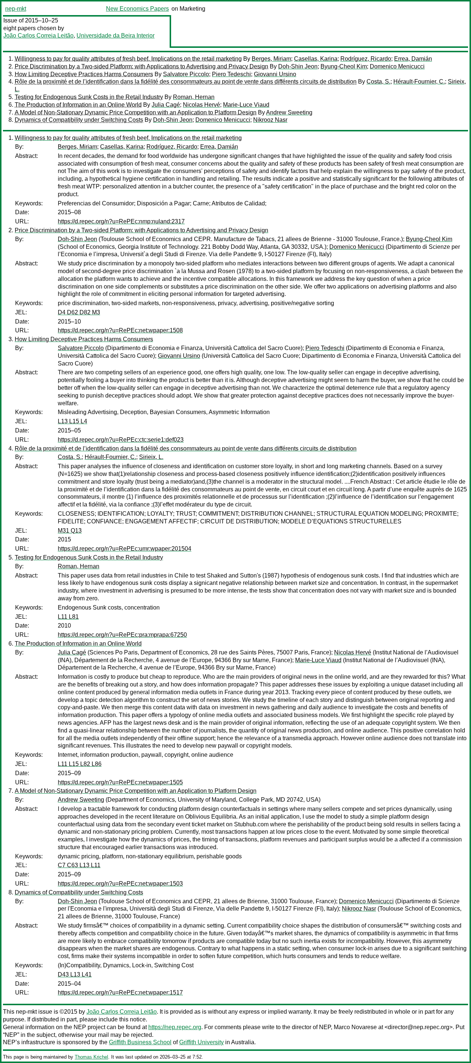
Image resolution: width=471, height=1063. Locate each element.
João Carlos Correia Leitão (38, 35)
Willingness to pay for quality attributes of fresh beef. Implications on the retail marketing (128, 59)
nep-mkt (15, 9)
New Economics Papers (137, 9)
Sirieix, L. (151, 457)
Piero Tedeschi (231, 74)
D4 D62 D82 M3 (79, 312)
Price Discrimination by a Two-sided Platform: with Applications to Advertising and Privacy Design (141, 66)
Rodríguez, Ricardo (365, 59)
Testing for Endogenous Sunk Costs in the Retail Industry (89, 97)
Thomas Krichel (91, 1057)
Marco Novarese (355, 1027)
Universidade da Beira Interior (116, 35)
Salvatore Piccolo (186, 74)
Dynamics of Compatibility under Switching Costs (79, 120)
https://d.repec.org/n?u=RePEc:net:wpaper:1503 (120, 883)
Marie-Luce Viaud (246, 105)
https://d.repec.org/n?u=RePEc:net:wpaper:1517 (120, 992)
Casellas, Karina (315, 59)
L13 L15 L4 (72, 421)
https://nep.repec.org (174, 1027)
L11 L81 (68, 617)
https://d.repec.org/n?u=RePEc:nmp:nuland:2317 (121, 221)
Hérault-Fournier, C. (419, 81)
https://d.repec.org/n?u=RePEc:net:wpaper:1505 (120, 782)
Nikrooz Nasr (270, 120)
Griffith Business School (140, 1042)
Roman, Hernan (194, 97)
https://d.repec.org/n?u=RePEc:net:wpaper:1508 (120, 330)
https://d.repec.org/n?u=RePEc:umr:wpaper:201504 (124, 548)
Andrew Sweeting (289, 112)
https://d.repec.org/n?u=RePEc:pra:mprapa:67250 (122, 635)
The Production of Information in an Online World (78, 105)
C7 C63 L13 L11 (79, 865)
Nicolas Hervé (201, 105)
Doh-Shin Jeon (298, 66)
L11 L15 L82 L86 (80, 764)
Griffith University (201, 1042)
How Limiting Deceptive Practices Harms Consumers (84, 74)
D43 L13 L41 (75, 974)
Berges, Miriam (271, 59)
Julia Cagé (166, 105)
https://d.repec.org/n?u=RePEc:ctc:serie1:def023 (121, 440)
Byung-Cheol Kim (344, 66)
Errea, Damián (413, 59)
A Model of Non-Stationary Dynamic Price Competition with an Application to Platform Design (135, 112)
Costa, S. (378, 81)
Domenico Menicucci (397, 66)
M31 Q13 (70, 530)
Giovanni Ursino (275, 74)
